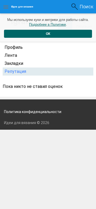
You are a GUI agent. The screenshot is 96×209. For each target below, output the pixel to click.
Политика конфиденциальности (32, 112)
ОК (48, 34)
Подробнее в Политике (47, 25)
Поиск (86, 6)
